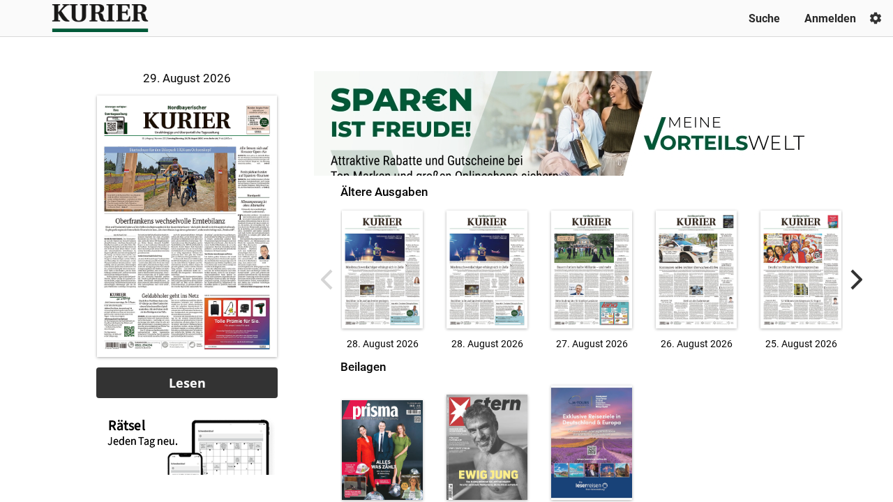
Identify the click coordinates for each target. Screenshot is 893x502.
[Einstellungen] (876, 18)
